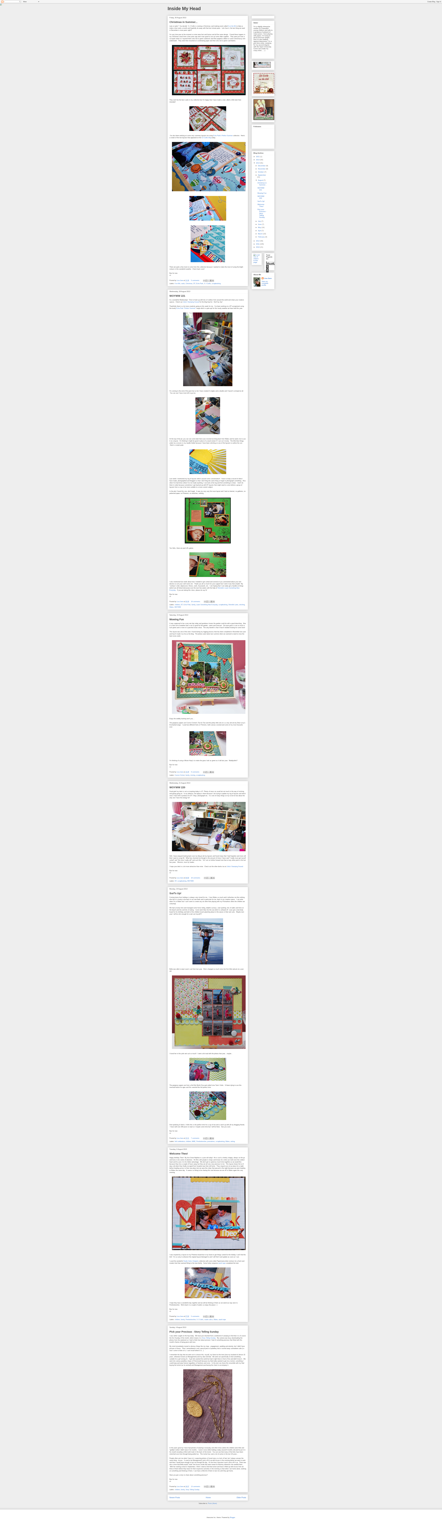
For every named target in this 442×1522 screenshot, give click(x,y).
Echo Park (199, 283)
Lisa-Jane (268, 278)
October (261, 172)
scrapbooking (216, 283)
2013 (258, 163)
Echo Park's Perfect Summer (223, 135)
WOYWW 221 (177, 295)
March (260, 234)
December (262, 166)
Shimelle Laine (233, 605)
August (260, 180)
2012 (258, 241)
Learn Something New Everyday (207, 605)
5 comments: (195, 280)
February (261, 237)
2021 (258, 157)
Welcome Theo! (178, 1153)
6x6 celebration (180, 1141)
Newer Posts (174, 1498)
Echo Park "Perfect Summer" (186, 308)
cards (183, 283)
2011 (258, 244)
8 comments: (195, 772)
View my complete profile (265, 283)
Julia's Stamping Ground (191, 302)
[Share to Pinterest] (213, 280)
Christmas (189, 283)
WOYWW (177, 607)
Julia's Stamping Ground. (235, 866)
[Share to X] (208, 280)
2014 (258, 160)
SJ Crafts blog (206, 138)
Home (208, 1498)
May (260, 227)
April (260, 231)
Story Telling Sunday (209, 1338)
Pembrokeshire (201, 1141)
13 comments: (196, 1486)
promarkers (211, 1141)
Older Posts (241, 1498)
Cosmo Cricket (180, 775)
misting (192, 775)
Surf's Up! (175, 893)
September (262, 175)
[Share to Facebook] (211, 280)
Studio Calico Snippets (191, 1261)
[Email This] (204, 280)
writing (233, 1141)
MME (193, 1141)
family (193, 605)
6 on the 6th (232, 26)
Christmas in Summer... (183, 22)
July (259, 221)
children (177, 605)
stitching (242, 605)
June (260, 224)
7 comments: (195, 1138)
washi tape (221, 1263)
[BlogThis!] (206, 280)
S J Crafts (207, 283)
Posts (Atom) (212, 1503)
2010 (258, 247)
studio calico (208, 1319)
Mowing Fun (176, 619)
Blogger (232, 1517)
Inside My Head (184, 8)
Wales (171, 607)
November (262, 169)
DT (194, 283)
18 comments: (196, 601)
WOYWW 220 (177, 787)
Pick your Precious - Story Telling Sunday (194, 1331)
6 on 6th (177, 283)
